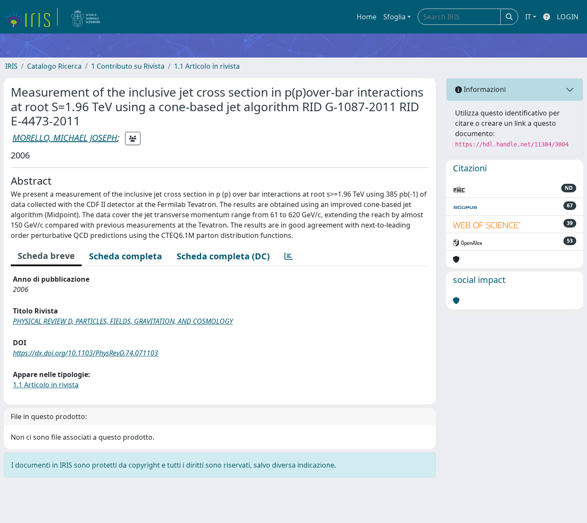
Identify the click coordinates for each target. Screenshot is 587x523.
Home (366, 16)
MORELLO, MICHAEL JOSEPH (64, 137)
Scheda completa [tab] (125, 256)
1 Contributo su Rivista (128, 66)
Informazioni (484, 89)
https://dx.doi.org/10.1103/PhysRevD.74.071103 (85, 353)
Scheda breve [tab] (46, 256)
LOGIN (567, 16)
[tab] (288, 256)
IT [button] (528, 16)
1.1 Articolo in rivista (207, 66)
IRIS (11, 66)
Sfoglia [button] (394, 16)
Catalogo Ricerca (54, 66)
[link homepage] (31, 16)
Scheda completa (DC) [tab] (223, 256)
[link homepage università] (85, 16)
